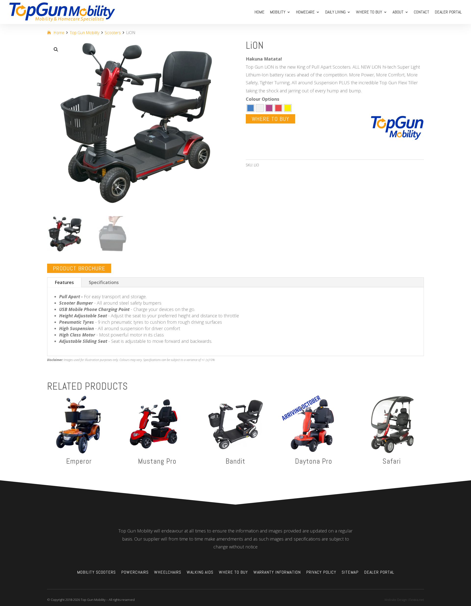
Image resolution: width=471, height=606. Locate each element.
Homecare (305, 12)
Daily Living (335, 12)
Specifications (104, 282)
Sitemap (350, 572)
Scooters (113, 32)
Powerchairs (135, 572)
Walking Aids (200, 572)
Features (64, 282)
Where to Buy (369, 12)
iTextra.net (416, 599)
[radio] (250, 108)
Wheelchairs (167, 572)
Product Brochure (79, 268)
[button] (56, 49)
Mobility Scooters (96, 572)
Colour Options (262, 99)
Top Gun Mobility (84, 32)
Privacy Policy (321, 572)
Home (259, 12)
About (398, 12)
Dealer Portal (448, 12)
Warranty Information (277, 572)
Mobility (278, 12)
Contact (421, 12)
